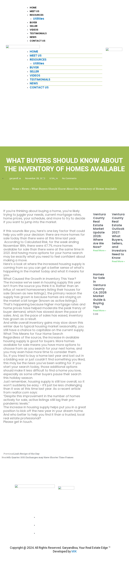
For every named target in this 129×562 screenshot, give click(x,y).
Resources (37, 15)
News (33, 37)
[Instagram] (114, 523)
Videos (34, 29)
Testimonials (38, 33)
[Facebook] (107, 523)
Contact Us (37, 40)
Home (33, 7)
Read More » (99, 250)
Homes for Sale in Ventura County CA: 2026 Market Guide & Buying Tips (100, 290)
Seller (33, 26)
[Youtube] (121, 523)
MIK (74, 551)
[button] (64, 48)
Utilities (38, 19)
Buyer (33, 22)
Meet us (34, 11)
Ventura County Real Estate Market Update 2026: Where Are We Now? (99, 230)
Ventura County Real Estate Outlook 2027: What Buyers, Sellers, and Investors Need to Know (119, 236)
